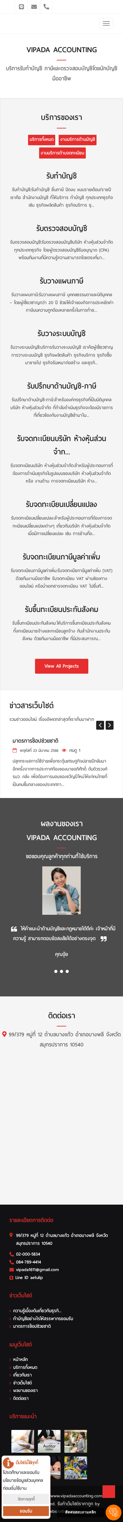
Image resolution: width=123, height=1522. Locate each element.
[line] (21, 6)
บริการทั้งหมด (42, 139)
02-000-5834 (28, 1254)
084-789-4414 (28, 1262)
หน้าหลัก (20, 1359)
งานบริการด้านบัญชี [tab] (77, 139)
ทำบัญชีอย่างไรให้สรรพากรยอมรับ (43, 1318)
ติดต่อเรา (21, 1398)
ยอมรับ (26, 1511)
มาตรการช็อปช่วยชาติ (35, 740)
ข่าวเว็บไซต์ (22, 1383)
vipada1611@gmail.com (37, 1269)
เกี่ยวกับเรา (22, 1375)
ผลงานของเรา (25, 1390)
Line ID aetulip (29, 1277)
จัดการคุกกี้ (26, 1499)
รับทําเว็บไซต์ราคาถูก (75, 1503)
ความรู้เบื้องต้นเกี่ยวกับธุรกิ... (37, 1310)
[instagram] (33, 6)
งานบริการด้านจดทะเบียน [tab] (62, 153)
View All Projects (61, 666)
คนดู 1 (74, 750)
